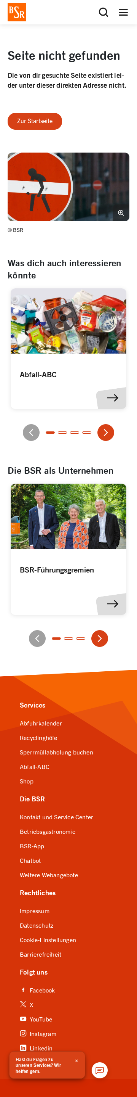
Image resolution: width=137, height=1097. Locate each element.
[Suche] (103, 12)
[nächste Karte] (105, 432)
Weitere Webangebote (49, 874)
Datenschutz (36, 925)
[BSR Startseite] (17, 12)
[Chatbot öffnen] (99, 1070)
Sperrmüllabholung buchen (56, 752)
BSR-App (32, 845)
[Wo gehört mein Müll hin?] (68, 348)
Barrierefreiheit (40, 954)
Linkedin (36, 1048)
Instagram (38, 1033)
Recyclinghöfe (38, 737)
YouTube (36, 1019)
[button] (68, 187)
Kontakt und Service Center (56, 816)
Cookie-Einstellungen (48, 939)
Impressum (34, 910)
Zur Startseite (35, 120)
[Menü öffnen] (123, 12)
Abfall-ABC (34, 766)
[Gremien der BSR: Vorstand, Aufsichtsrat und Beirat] (68, 549)
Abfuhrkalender (41, 723)
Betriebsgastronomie (47, 831)
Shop (26, 781)
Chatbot (30, 860)
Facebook (37, 990)
